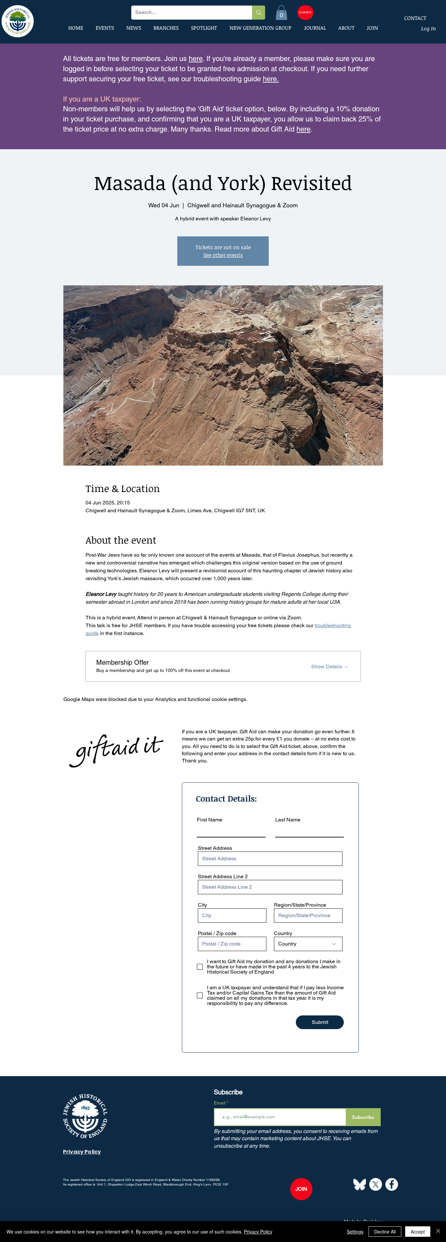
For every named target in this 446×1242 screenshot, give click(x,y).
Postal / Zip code (217, 933)
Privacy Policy (258, 1231)
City (202, 905)
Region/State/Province (300, 905)
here (196, 59)
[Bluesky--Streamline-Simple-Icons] (359, 1184)
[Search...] (258, 13)
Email (220, 1103)
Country (283, 933)
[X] (375, 1184)
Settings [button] (355, 1231)
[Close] (438, 1231)
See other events (223, 255)
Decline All (385, 1231)
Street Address (215, 848)
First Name (209, 819)
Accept (418, 1231)
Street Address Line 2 (223, 876)
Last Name (287, 819)
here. (271, 79)
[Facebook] (391, 1184)
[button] (281, 12)
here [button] (303, 129)
